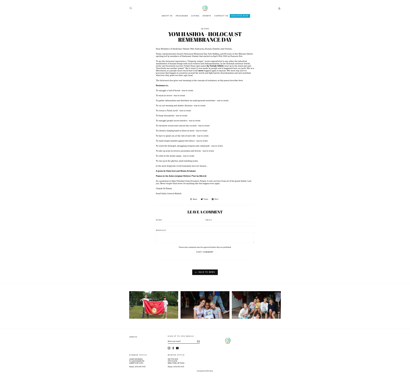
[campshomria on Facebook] (173, 348)
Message (161, 230)
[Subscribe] (198, 341)
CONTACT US (221, 16)
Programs (182, 16)
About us (167, 16)
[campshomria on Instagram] (169, 348)
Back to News (206, 272)
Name (159, 220)
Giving (195, 16)
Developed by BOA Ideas (205, 371)
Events (207, 16)
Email (209, 220)
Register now (239, 16)
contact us (133, 337)
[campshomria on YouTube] (177, 348)
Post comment (205, 252)
